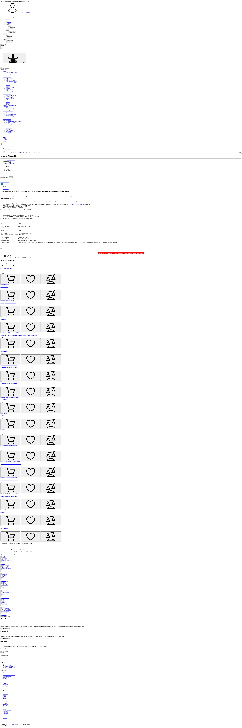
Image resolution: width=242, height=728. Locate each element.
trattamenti (5, 718)
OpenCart (9, 726)
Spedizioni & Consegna (7, 672)
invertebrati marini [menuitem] (9, 89)
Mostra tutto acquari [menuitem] (7, 76)
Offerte (4, 683)
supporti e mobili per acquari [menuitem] (11, 73)
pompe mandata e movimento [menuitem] (11, 95)
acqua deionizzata (4, 287)
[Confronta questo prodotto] (12, 177)
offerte (4, 138)
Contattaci (5, 139)
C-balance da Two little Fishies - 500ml (9, 367)
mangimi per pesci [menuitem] (9, 78)
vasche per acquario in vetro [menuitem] (11, 72)
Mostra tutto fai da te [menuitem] (7, 119)
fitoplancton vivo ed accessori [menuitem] (11, 90)
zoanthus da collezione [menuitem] (10, 87)
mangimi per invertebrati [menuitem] (10, 79)
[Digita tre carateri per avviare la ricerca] (2, 48)
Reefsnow (14, 724)
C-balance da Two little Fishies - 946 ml (9, 383)
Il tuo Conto (5, 692)
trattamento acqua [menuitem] (6, 127)
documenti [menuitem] (5, 112)
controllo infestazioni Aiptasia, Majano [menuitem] (13, 121)
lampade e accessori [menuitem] (9, 96)
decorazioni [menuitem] (5, 106)
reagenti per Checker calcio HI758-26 (8, 303)
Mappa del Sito (6, 677)
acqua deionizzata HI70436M (76, 204)
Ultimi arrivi (5, 685)
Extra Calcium (4, 431)
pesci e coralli (5, 711)
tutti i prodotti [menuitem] (5, 134)
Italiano (13, 31)
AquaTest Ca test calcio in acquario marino (10, 399)
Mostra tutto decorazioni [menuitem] (8, 111)
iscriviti (2, 652)
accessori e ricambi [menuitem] (9, 74)
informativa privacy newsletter (9, 675)
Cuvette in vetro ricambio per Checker (9, 447)
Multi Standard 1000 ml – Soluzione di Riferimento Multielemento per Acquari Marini (19, 335)
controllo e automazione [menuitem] (10, 100)
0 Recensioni (3, 180)
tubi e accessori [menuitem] (9, 117)
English (13, 32)
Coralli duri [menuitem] (8, 85)
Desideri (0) (9, 23)
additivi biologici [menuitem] (9, 128)
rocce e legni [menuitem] (8, 110)
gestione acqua (6, 716)
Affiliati (4, 698)
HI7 (13, 163)
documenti (5, 714)
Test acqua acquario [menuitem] (9, 130)
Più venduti (5, 686)
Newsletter (5, 678)
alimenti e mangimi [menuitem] (7, 77)
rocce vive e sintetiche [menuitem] (10, 108)
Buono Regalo (3, 145)
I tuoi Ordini (5, 694)
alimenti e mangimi (7, 710)
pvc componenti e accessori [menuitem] (11, 114)
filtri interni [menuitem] (8, 103)
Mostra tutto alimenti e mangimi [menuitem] (9, 82)
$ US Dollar (11, 28)
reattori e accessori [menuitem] (9, 97)
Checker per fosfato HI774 (6, 270)
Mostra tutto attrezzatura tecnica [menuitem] (9, 105)
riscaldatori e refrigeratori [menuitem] (11, 99)
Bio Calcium (3, 415)
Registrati (7, 19)
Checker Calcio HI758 (7, 149)
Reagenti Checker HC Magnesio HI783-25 (10, 496)
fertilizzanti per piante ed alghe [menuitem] (12, 80)
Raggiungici (5, 704)
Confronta (9, 22)
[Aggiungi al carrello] (10, 279)
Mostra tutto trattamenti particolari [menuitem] (9, 125)
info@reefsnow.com (8, 667)
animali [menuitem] (4, 83)
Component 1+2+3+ (5, 319)
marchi (4, 140)
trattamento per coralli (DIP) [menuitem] (11, 122)
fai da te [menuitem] (4, 113)
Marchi (4, 688)
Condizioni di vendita (7, 673)
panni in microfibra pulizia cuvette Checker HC (11, 464)
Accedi (7, 20)
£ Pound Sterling (12, 27)
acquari (4, 709)
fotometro (10, 163)
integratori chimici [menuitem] (9, 129)
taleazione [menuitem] (8, 102)
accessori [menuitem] (7, 104)
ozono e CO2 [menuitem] (8, 123)
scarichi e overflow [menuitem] (9, 115)
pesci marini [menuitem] (8, 88)
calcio (6, 163)
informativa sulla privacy (8, 676)
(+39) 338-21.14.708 (8, 666)
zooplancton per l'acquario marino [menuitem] (12, 91)
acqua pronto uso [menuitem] (9, 132)
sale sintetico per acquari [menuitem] (10, 131)
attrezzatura (5, 712)
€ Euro (10, 25)
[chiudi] (5, 69)
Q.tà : (2, 173)
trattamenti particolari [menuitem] (7, 120)
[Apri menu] (1, 67)
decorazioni (5, 713)
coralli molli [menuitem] (8, 86)
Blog (4, 706)
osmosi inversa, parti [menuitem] (10, 116)
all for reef (3, 512)
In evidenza (5, 684)
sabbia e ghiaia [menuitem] (8, 107)
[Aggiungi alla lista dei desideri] (10, 177)
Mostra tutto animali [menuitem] (7, 93)
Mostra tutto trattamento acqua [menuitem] (9, 133)
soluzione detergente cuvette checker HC (9, 480)
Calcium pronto (4, 351)
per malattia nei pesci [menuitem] (10, 124)
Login (9, 263)
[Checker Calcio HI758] (4, 151)
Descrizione (5, 186)
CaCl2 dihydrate (4, 528)
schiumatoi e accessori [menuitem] (10, 98)
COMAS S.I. (7, 724)
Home (4, 137)
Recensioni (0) (6, 189)
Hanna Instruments (11, 160)
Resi (4, 697)
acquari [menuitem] (4, 71)
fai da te (4, 715)
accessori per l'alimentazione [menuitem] (11, 81)
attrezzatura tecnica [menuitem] (7, 94)
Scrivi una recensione (5, 182)
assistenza (5, 141)
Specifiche (5, 187)
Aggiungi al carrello (4, 177)
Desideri (4, 695)
